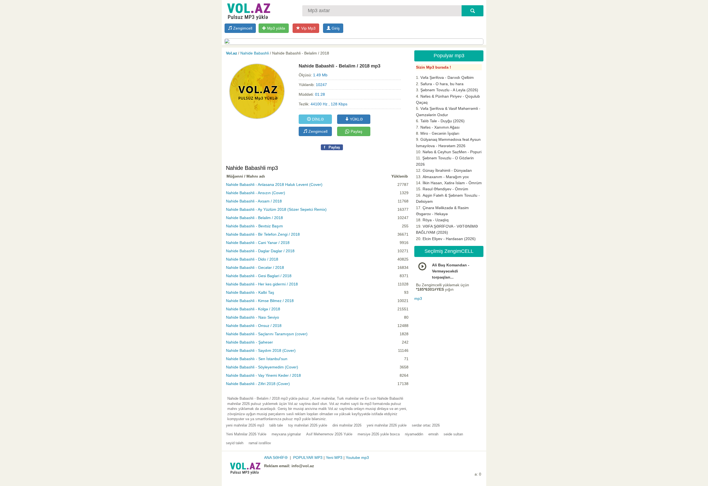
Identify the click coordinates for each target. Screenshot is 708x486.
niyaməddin (414, 434)
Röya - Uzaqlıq (436, 220)
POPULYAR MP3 (307, 457)
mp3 (418, 298)
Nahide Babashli (254, 53)
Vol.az (231, 53)
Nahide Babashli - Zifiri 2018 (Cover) (258, 383)
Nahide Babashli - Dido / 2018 (252, 259)
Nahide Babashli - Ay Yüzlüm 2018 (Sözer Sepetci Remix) (276, 209)
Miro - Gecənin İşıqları (439, 133)
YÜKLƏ (356, 119)
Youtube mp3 (357, 457)
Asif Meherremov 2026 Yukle (329, 434)
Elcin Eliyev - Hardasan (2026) (449, 238)
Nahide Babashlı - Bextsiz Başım (254, 226)
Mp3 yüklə (275, 28)
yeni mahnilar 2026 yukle (387, 425)
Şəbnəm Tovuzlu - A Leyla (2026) (449, 90)
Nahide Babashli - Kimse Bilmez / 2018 (260, 300)
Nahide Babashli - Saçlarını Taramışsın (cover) (267, 334)
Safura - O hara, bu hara (442, 84)
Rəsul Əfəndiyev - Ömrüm (445, 189)
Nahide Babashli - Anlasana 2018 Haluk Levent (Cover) (274, 184)
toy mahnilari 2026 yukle (307, 425)
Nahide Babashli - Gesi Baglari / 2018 (258, 276)
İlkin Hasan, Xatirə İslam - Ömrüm (452, 183)
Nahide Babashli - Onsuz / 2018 (254, 325)
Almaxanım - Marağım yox (446, 177)
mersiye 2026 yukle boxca (379, 434)
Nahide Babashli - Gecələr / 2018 (255, 267)
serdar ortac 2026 (426, 425)
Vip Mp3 (308, 28)
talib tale (276, 425)
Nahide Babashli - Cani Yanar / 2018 (258, 242)
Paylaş (356, 131)
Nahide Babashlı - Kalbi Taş (250, 292)
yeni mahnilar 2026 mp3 (245, 425)
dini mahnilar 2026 (346, 425)
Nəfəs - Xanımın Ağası (440, 127)
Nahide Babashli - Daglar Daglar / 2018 (260, 251)
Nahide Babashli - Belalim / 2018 (254, 217)
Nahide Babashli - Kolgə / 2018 (253, 309)
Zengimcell (242, 28)
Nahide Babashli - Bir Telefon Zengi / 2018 (263, 234)
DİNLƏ (317, 119)
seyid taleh (234, 443)
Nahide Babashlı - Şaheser (249, 342)
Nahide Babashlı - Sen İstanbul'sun (256, 359)
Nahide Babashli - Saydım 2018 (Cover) (261, 350)
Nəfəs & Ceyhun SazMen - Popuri (452, 152)
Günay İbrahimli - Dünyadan (447, 170)
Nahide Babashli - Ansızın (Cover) (255, 193)
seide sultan (453, 434)
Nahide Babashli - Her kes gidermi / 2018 (262, 284)
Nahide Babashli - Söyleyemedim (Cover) (262, 367)
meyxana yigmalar (286, 434)
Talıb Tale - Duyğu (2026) (442, 121)
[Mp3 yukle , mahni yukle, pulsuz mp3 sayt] (248, 10)
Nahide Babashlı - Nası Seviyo (252, 317)
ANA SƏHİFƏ (276, 457)
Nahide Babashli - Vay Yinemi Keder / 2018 (263, 375)
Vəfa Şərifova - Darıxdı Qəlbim (447, 77)
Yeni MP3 (334, 457)
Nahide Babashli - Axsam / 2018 (254, 201)
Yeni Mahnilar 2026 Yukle (246, 434)
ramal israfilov (260, 443)
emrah (433, 434)
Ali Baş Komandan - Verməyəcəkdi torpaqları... (450, 271)
